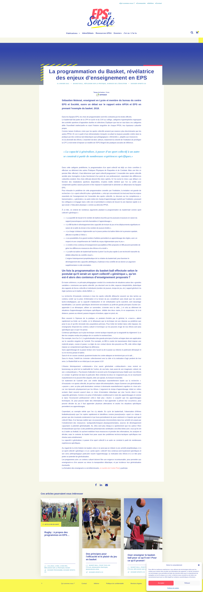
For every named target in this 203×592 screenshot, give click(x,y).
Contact (84, 583)
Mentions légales (136, 583)
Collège (50, 566)
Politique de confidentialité (115, 583)
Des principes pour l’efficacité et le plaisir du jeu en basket (101, 557)
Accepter (161, 583)
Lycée (57, 566)
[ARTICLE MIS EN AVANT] (60, 512)
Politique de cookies (173, 588)
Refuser (187, 583)
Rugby (67, 567)
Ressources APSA (104, 33)
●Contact (158, 3)
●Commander (141, 3)
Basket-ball (78, 83)
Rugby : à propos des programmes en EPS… (56, 533)
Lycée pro (63, 566)
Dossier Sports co (138, 83)
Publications (71, 33)
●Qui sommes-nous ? (127, 3)
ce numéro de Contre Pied (109, 468)
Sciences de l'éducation (117, 83)
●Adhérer (150, 3)
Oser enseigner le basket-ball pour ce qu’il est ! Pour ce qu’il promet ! (142, 558)
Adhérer (96, 583)
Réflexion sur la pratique (95, 83)
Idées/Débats (88, 33)
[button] (199, 565)
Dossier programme (55, 570)
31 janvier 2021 (63, 83)
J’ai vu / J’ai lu (130, 33)
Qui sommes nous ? (68, 583)
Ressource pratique (100, 567)
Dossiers (117, 33)
